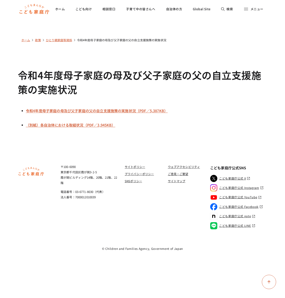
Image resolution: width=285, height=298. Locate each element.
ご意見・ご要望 (178, 174)
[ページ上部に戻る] (269, 282)
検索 (229, 9)
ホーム (60, 9)
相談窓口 (108, 9)
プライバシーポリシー (139, 174)
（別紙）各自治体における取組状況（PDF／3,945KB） (70, 125)
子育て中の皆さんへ (140, 9)
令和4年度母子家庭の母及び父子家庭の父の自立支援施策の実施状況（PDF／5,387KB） (97, 110)
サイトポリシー (135, 167)
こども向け (83, 9)
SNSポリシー (133, 181)
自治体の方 (174, 9)
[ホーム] (31, 175)
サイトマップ (176, 181)
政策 (38, 40)
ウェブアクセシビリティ (184, 167)
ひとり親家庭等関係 (59, 40)
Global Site (202, 9)
